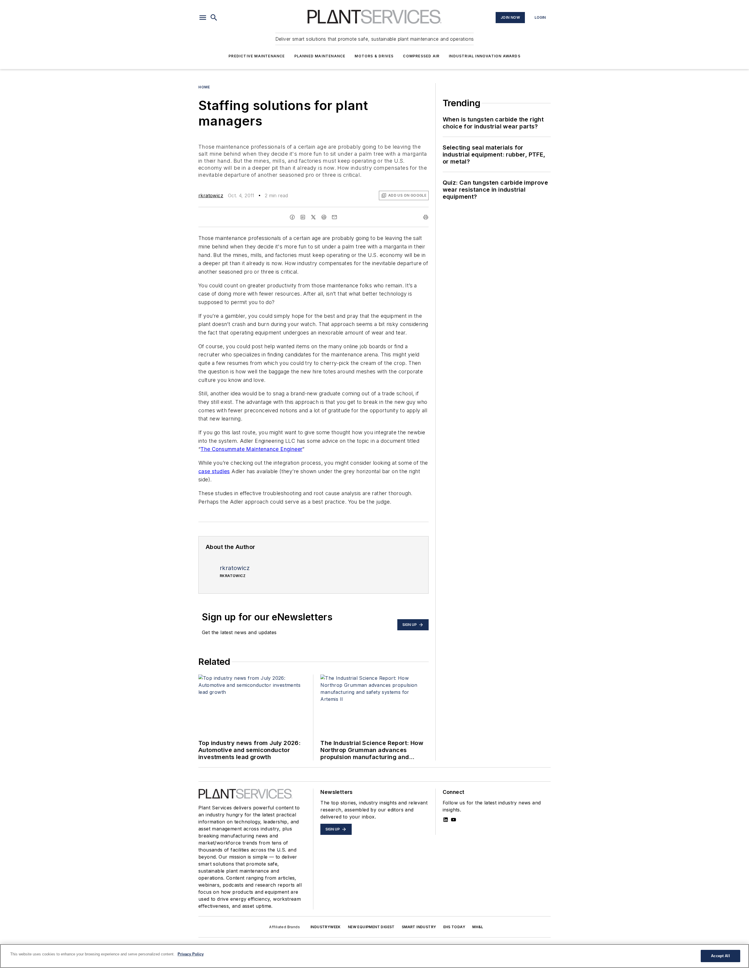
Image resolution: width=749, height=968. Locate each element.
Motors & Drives (374, 56)
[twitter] (313, 217)
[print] (426, 217)
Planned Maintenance (320, 56)
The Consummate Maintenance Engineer (251, 449)
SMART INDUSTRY (419, 927)
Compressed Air (421, 56)
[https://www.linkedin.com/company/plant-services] (446, 820)
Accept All (720, 956)
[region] (374, 956)
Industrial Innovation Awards (484, 56)
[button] (202, 17)
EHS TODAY (454, 927)
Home (204, 87)
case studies (214, 471)
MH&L (477, 927)
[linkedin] (303, 217)
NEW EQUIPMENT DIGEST (371, 927)
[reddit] (324, 217)
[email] (334, 217)
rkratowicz (210, 195)
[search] (213, 17)
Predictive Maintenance (257, 56)
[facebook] (292, 217)
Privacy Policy (191, 954)
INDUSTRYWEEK (325, 927)
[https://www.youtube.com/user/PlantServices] (453, 820)
